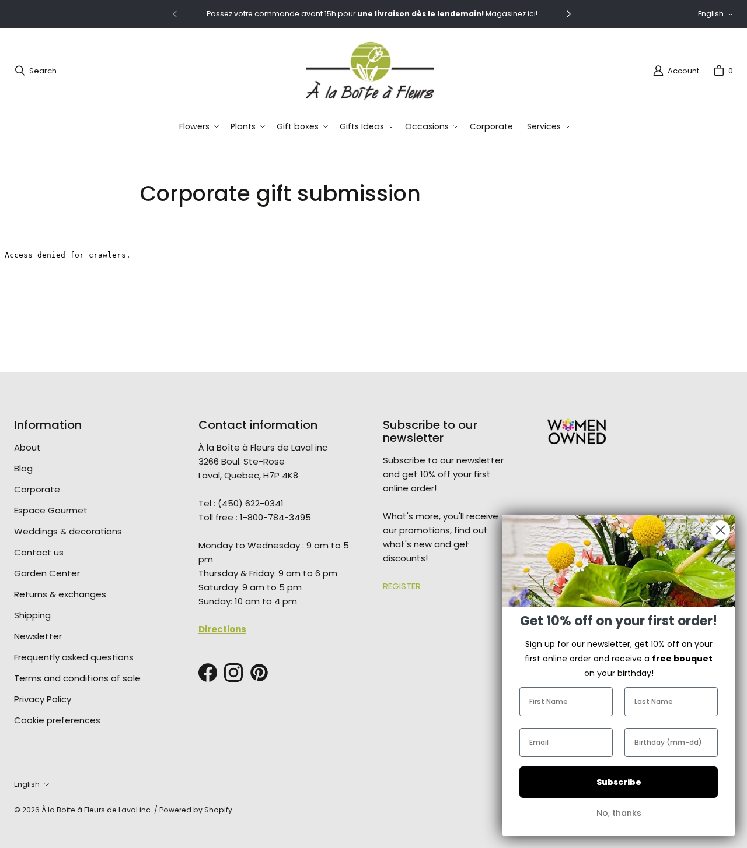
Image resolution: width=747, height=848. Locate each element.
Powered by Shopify (195, 810)
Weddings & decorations (68, 531)
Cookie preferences (57, 720)
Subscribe (618, 782)
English (711, 14)
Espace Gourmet (51, 510)
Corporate (37, 489)
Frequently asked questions (74, 657)
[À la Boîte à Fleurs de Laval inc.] (370, 70)
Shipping (32, 615)
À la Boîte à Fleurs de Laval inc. (96, 810)
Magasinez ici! (511, 14)
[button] (198, 126)
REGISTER (402, 586)
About (27, 447)
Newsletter (38, 636)
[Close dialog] (720, 530)
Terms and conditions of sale (77, 678)
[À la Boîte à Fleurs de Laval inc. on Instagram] (233, 672)
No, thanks (618, 813)
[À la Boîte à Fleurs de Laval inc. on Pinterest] (259, 672)
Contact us (39, 552)
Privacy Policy (42, 699)
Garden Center (47, 573)
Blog (23, 468)
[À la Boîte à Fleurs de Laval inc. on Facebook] (208, 672)
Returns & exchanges (60, 594)
